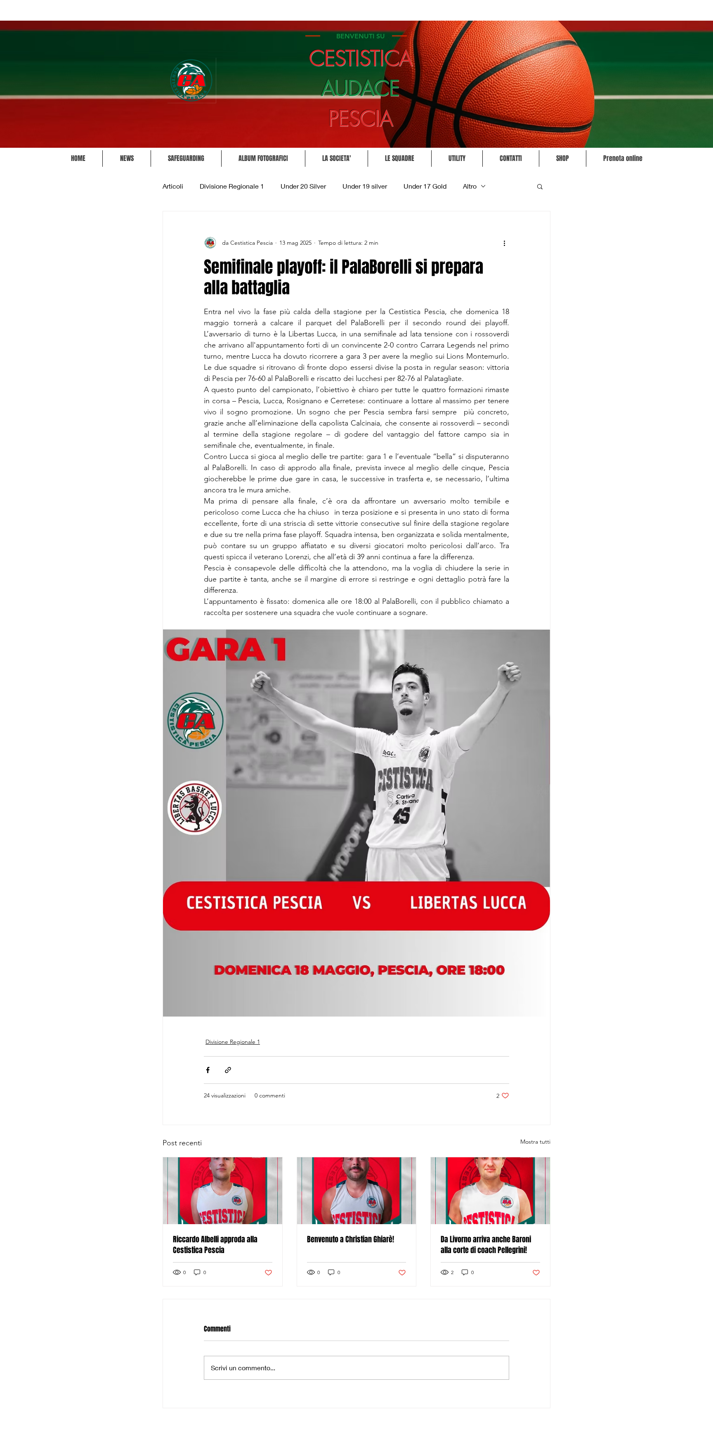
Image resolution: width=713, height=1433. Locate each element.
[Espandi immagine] (356, 823)
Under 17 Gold (425, 186)
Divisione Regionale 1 (232, 186)
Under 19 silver (364, 186)
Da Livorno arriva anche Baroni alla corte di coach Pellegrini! (486, 1245)
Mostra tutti (535, 1141)
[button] (336, 158)
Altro (470, 186)
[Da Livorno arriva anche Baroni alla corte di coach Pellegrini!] (490, 1190)
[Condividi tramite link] (228, 1070)
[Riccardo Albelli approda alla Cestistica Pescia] (222, 1190)
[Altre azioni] (504, 243)
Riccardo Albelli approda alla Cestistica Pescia (215, 1245)
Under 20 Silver (303, 186)
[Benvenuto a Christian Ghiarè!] (356, 1190)
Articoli (173, 186)
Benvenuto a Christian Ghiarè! (350, 1239)
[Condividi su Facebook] (208, 1070)
